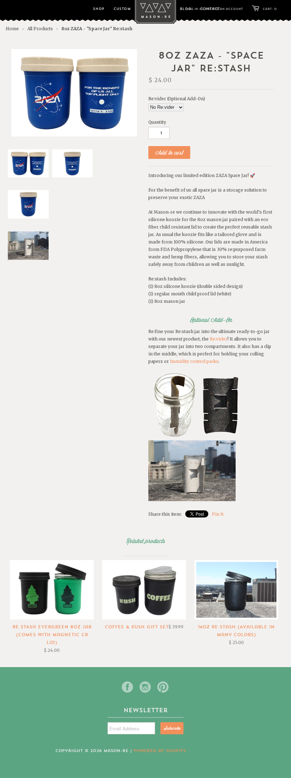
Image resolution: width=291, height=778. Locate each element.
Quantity (157, 122)
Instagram (145, 687)
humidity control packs (194, 361)
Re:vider (218, 339)
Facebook (127, 687)
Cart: (270, 9)
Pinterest (163, 687)
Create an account (224, 9)
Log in (192, 9)
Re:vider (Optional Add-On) (176, 98)
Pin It (218, 514)
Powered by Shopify (159, 750)
